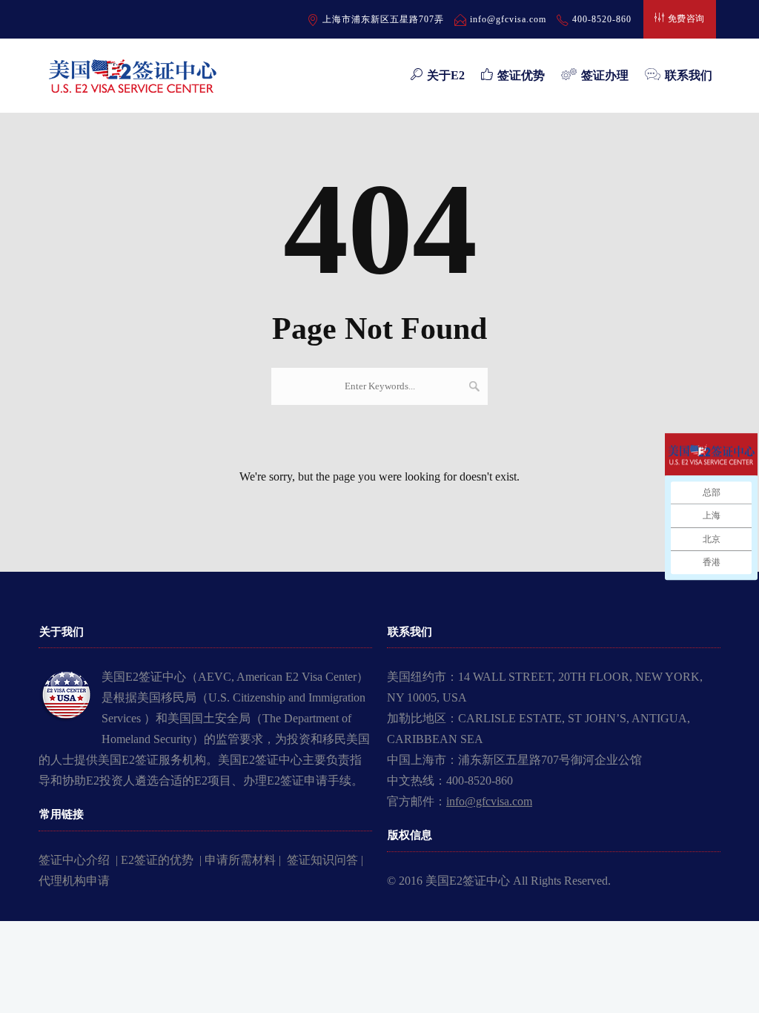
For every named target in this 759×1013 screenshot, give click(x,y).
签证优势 (521, 75)
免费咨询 (686, 18)
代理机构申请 (74, 880)
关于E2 (446, 75)
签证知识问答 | (325, 860)
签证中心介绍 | (80, 860)
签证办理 (605, 75)
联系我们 (688, 75)
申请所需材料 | (246, 860)
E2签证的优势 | (163, 860)
